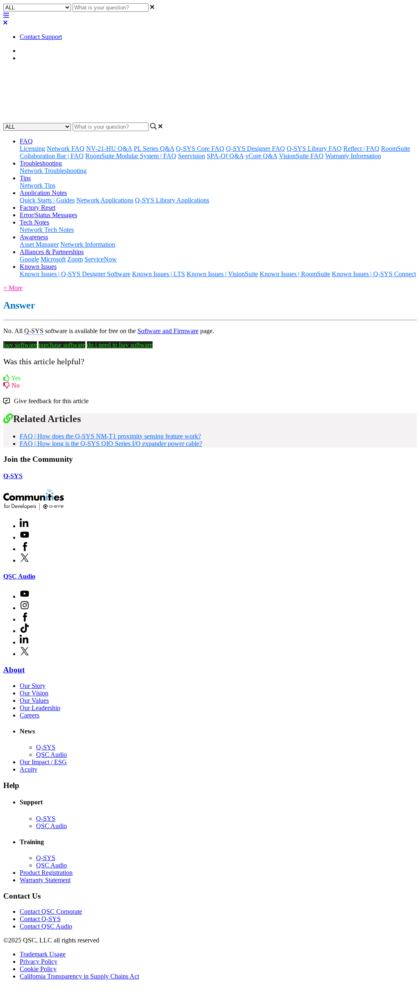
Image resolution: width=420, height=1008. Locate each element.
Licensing (32, 148)
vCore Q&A (261, 155)
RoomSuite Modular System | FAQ (130, 155)
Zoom (75, 259)
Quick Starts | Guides (47, 200)
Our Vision (34, 693)
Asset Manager (39, 244)
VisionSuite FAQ (301, 155)
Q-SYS (13, 475)
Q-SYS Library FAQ (314, 148)
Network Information (87, 244)
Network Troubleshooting (53, 170)
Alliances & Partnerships (52, 251)
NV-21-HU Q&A (109, 148)
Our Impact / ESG (43, 761)
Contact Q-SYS (40, 918)
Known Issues (38, 266)
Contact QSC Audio (46, 926)
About (14, 669)
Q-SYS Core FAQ (200, 148)
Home (28, 50)
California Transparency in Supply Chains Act (79, 976)
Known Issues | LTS (158, 273)
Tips (25, 178)
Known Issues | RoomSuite (295, 273)
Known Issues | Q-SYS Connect (374, 273)
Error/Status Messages (48, 214)
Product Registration (46, 872)
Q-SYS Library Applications (172, 200)
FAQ (26, 57)
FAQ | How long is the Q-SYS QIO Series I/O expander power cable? (111, 443)
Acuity (28, 769)
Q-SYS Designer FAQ (255, 148)
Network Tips (37, 185)
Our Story (33, 685)
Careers (29, 715)
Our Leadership (40, 707)
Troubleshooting (41, 163)
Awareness (34, 237)
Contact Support (41, 36)
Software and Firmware (168, 330)
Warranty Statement (45, 879)
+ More (13, 287)
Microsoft (53, 259)
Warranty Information (353, 155)
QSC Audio (19, 576)
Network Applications (104, 200)
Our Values (34, 700)
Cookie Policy (38, 968)
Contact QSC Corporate (51, 911)
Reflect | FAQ (361, 148)
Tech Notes (34, 222)
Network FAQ (65, 148)
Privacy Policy (38, 961)
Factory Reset (37, 207)
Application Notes (43, 192)
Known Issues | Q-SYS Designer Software (75, 273)
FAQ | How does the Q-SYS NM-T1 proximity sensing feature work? (110, 436)
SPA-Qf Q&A (225, 155)
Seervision (191, 155)
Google (29, 259)
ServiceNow (100, 259)
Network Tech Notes (47, 229)
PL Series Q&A (154, 148)
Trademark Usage (43, 954)
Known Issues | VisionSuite (222, 273)
